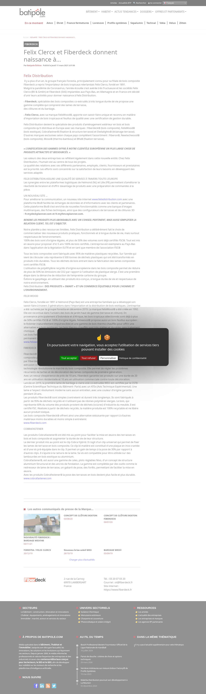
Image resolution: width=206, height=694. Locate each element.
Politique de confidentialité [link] (132, 358)
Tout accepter (69, 358)
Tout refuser (89, 358)
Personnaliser (108, 358)
